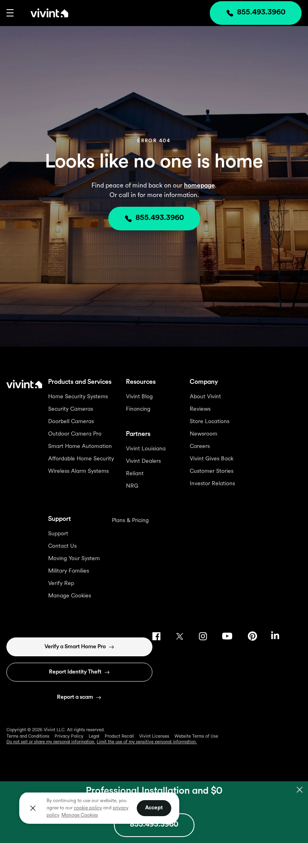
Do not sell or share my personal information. (50, 742)
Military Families (68, 571)
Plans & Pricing (130, 521)
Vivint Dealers (143, 461)
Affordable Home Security (81, 459)
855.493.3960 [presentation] (261, 12)
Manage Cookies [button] (79, 815)
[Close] (33, 808)
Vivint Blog (139, 397)
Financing (138, 409)
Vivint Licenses (154, 736)
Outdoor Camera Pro (74, 434)
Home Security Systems (78, 397)
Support (58, 534)
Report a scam (75, 697)
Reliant (135, 474)
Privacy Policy (69, 736)
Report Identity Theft (75, 672)
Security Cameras (70, 409)
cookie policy (88, 808)
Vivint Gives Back (211, 459)
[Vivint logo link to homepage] (41, 12)
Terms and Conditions (27, 736)
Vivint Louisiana (146, 449)
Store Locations (209, 422)
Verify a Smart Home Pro (75, 647)
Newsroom (203, 434)
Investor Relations (212, 484)
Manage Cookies (69, 596)
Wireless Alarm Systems (78, 471)
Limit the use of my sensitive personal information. (147, 742)
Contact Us (62, 546)
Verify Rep (61, 584)
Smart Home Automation (80, 447)
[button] (10, 12)
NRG (132, 486)
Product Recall (119, 736)
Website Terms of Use (196, 736)
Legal (94, 736)
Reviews (200, 409)
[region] (99, 808)
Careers (200, 447)
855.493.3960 (160, 218)
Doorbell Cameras (71, 422)
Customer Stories (211, 471)
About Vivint (205, 397)
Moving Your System (74, 559)
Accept (154, 808)
